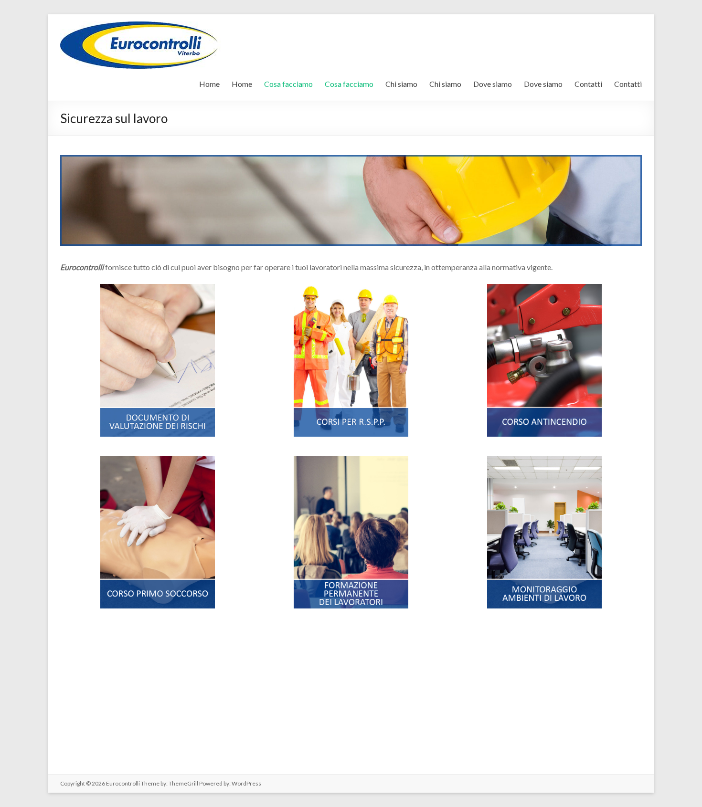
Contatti (588, 83)
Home (209, 83)
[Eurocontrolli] (143, 26)
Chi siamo (401, 83)
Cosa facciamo (288, 83)
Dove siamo (492, 83)
